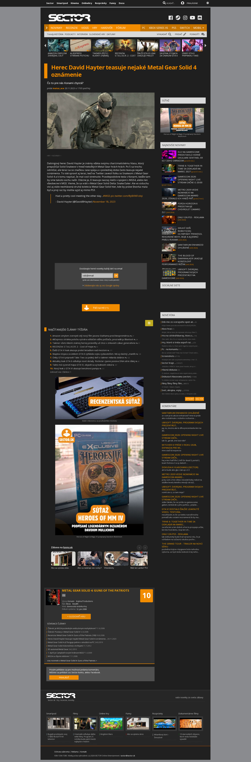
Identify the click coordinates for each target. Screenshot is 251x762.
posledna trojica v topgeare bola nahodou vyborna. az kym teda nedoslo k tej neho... (180, 550)
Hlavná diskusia (169, 369)
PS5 (174, 27)
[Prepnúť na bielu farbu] (207, 3)
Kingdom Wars (107, 734)
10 (146, 595)
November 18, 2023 (104, 201)
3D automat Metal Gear (58, 649)
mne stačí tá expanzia (171, 450)
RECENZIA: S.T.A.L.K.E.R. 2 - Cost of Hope (75, 346)
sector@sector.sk (128, 755)
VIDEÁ (85, 27)
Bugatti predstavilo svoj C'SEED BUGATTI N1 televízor (57, 736)
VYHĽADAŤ (162, 34)
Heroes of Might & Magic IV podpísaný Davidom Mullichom (99, 537)
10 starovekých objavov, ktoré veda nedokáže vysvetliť (190, 736)
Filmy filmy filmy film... (172, 383)
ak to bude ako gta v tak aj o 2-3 (176, 470)
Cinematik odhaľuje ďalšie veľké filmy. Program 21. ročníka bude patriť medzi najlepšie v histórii (85, 738)
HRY (94, 27)
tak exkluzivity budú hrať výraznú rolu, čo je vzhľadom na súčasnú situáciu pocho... (181, 538)
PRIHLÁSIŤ (64, 677)
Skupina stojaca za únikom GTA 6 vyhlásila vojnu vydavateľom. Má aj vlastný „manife (96, 353)
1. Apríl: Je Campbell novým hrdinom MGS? (66, 652)
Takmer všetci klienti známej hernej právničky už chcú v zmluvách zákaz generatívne (96, 342)
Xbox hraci (167, 328)
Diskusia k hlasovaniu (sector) (176, 376)
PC (143, 27)
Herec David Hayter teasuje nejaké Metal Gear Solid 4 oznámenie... (77, 638)
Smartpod (62, 3)
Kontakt (83, 752)
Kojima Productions (84, 601)
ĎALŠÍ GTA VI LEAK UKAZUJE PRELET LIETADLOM (146, 55)
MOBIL (197, 27)
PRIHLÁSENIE (192, 3)
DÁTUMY (111, 34)
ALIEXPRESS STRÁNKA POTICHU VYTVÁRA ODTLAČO (79, 55)
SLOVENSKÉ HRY (97, 34)
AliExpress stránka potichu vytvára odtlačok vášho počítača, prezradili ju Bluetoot (95, 339)
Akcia (68, 603)
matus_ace (58, 88)
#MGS (106, 195)
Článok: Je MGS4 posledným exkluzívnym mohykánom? (72, 628)
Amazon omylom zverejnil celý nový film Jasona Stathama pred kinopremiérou (93, 335)
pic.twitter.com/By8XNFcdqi (127, 195)
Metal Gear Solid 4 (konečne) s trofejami (65, 645)
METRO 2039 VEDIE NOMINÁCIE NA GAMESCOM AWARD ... (180, 476)
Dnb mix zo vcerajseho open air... (178, 321)
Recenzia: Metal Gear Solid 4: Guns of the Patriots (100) (72, 635)
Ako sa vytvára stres (135, 734)
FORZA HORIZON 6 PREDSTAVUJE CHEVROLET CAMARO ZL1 (181, 208)
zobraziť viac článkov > (60, 372)
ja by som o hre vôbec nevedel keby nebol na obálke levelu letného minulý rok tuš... (182, 481)
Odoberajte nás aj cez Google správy (101, 285)
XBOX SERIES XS (158, 27)
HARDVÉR (106, 27)
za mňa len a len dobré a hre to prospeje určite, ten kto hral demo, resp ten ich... (183, 528)
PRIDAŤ (178, 34)
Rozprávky (101, 3)
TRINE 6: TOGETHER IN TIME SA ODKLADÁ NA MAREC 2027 (190, 168)
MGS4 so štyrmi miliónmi (58, 656)
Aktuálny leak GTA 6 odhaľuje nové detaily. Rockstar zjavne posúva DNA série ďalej (95, 361)
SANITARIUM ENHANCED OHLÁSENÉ (180, 412)
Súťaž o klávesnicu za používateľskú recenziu (99, 421)
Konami (71, 601)
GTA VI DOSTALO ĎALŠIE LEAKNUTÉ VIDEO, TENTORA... (180, 510)
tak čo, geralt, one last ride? (174, 440)
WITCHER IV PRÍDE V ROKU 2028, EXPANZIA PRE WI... (179, 446)
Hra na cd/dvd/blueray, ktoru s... (178, 335)
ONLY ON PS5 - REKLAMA (191, 217)
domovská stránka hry (77, 606)
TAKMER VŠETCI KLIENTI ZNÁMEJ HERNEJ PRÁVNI (101, 55)
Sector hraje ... (169, 362)
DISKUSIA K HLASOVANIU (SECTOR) (180, 467)
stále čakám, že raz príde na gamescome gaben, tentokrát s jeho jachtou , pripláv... (180, 503)
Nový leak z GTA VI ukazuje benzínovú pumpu (79, 368)
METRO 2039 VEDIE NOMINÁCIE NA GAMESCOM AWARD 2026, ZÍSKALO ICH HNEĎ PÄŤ (180, 194)
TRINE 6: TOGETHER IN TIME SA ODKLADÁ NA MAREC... (178, 523)
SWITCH (185, 27)
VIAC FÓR (199, 399)
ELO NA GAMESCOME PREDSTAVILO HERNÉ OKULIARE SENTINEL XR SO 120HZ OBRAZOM (182, 156)
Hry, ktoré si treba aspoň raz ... (177, 342)
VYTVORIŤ (190, 399)
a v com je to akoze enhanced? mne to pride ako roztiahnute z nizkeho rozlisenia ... (181, 417)
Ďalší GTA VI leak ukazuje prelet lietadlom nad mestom (82, 350)
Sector (50, 3)
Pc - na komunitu (170, 349)
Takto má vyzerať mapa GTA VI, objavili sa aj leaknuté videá (84, 364)
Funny (113, 3)
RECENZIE (72, 27)
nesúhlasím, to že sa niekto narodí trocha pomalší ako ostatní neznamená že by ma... (181, 516)
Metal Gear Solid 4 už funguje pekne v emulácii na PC (71, 642)
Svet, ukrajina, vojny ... (172, 390)
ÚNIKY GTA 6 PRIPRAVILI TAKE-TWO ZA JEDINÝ (190, 55)
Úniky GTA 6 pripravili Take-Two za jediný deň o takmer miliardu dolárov (91, 357)
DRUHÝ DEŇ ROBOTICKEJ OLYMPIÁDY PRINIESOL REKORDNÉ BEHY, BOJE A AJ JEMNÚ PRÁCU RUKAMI (182, 234)
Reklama (74, 752)
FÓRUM (121, 27)
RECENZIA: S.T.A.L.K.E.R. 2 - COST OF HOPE (125, 55)
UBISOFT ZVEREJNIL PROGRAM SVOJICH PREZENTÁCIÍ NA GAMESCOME (180, 273)
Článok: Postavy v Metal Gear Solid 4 (64, 631)
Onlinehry (87, 3)
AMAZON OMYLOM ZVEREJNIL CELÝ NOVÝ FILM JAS (57, 55)
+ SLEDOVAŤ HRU (76, 616)
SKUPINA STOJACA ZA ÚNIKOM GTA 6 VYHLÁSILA (169, 55)
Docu (121, 3)
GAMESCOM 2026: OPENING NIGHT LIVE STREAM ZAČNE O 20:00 (190, 179)
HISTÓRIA (58, 34)
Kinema (75, 3)
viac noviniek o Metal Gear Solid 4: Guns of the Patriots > (72, 660)
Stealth (75, 603)
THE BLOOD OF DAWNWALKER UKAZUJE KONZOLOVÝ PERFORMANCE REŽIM (182, 260)
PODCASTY (70, 34)
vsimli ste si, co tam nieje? (173, 492)
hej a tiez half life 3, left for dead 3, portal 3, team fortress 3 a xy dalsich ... (181, 461)
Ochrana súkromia (62, 752)
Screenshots (168, 356)
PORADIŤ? (194, 34)
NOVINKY (56, 27)
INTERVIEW (82, 34)
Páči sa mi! (101, 307)
